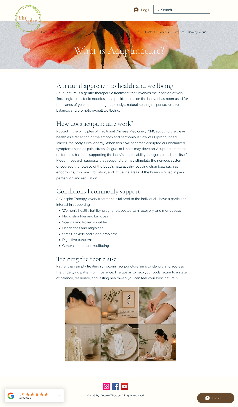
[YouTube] (124, 386)
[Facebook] (115, 386)
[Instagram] (106, 386)
